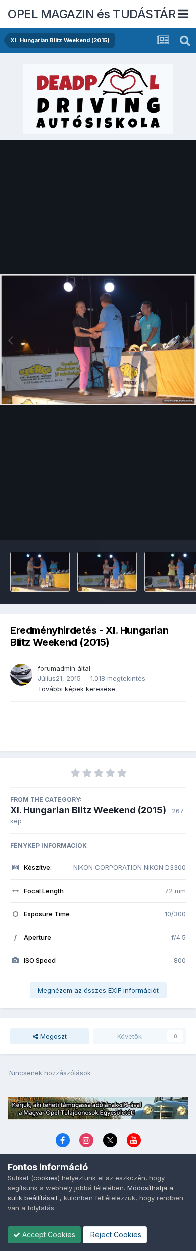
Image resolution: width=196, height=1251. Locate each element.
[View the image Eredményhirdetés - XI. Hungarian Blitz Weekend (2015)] (40, 572)
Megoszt (52, 1036)
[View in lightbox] (98, 339)
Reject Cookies (114, 1234)
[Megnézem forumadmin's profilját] (21, 675)
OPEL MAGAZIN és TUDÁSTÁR (91, 14)
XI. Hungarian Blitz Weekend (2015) (88, 810)
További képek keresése (76, 689)
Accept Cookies (47, 1234)
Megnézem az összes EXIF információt (98, 990)
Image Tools (154, 522)
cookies (45, 1178)
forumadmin (56, 668)
